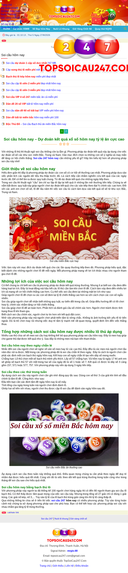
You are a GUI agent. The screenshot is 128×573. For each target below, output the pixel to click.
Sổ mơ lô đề (7, 24)
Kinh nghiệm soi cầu (12, 21)
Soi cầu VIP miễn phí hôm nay (35, 110)
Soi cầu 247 (47, 518)
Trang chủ (6, 4)
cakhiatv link (13, 512)
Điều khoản (82, 565)
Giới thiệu (58, 565)
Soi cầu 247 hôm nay (46, 158)
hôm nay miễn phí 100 (32, 117)
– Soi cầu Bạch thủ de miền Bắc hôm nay (36, 124)
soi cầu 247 (58, 500)
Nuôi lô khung (8, 14)
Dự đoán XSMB (9, 8)
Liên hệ (69, 565)
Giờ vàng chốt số (10, 17)
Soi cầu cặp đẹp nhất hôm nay (33, 83)
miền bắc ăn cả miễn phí (32, 97)
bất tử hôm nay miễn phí (29, 103)
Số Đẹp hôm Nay (10, 11)
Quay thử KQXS (10, 27)
